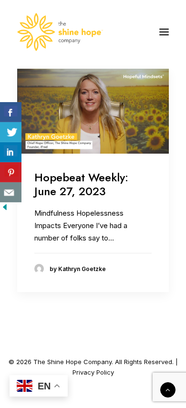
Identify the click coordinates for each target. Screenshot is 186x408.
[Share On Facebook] (10, 112)
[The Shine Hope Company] (60, 32)
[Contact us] (10, 192)
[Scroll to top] (168, 389)
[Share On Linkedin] (10, 152)
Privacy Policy (93, 372)
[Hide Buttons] (5, 209)
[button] (164, 32)
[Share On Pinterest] (10, 172)
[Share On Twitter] (10, 132)
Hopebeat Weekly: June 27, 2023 (81, 184)
